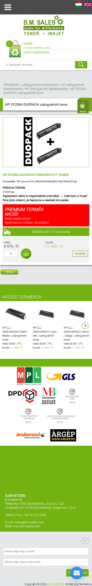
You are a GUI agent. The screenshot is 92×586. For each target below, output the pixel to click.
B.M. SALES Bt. (56, 584)
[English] (87, 4)
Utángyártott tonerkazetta (40, 85)
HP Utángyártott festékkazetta (46, 89)
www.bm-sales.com (26, 526)
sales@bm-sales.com (29, 522)
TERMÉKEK (11, 85)
